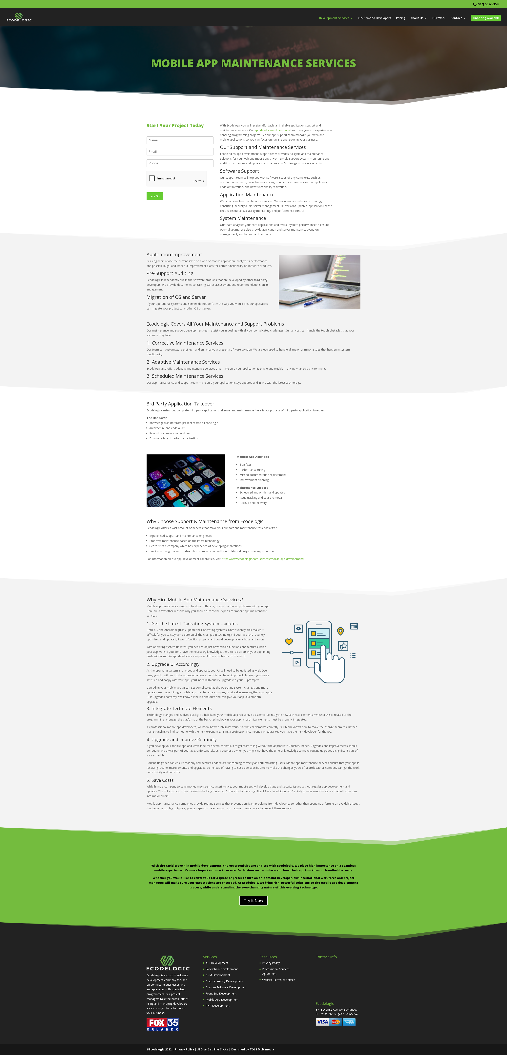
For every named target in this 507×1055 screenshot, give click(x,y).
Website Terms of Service (278, 980)
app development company (272, 130)
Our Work (438, 18)
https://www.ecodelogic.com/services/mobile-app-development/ (263, 559)
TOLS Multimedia (262, 1049)
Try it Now (253, 900)
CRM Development (218, 975)
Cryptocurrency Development (224, 981)
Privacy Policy (271, 963)
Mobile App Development (222, 999)
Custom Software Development (226, 987)
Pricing (400, 18)
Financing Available (486, 18)
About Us (417, 18)
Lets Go (155, 196)
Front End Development (221, 993)
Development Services (334, 18)
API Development (217, 963)
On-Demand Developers (374, 18)
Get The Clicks (218, 1049)
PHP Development (218, 1005)
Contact (456, 18)
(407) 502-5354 (487, 4)
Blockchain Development (222, 969)
